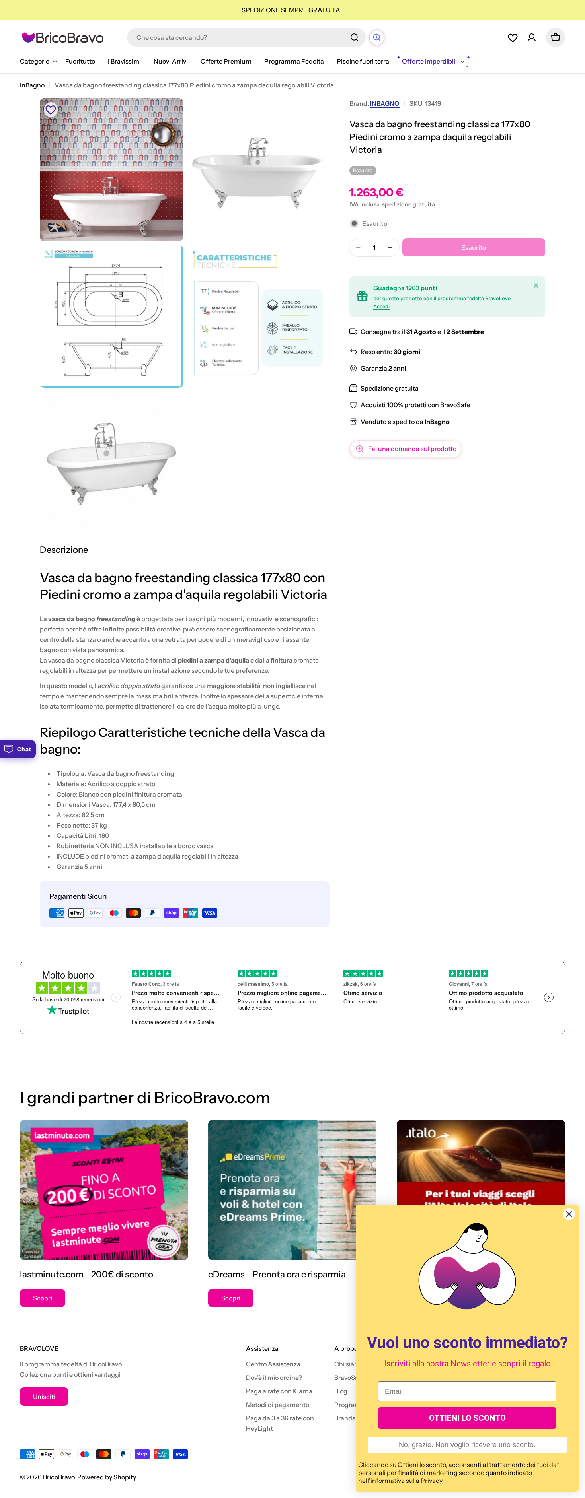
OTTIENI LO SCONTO (467, 1418)
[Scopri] (104, 1190)
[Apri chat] (377, 37)
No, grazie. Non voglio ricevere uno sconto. (467, 1445)
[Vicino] (536, 285)
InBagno (32, 85)
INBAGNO (385, 103)
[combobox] (246, 37)
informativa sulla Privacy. (407, 1480)
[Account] (531, 37)
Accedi (381, 306)
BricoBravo (58, 1477)
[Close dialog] (569, 1214)
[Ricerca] (354, 37)
